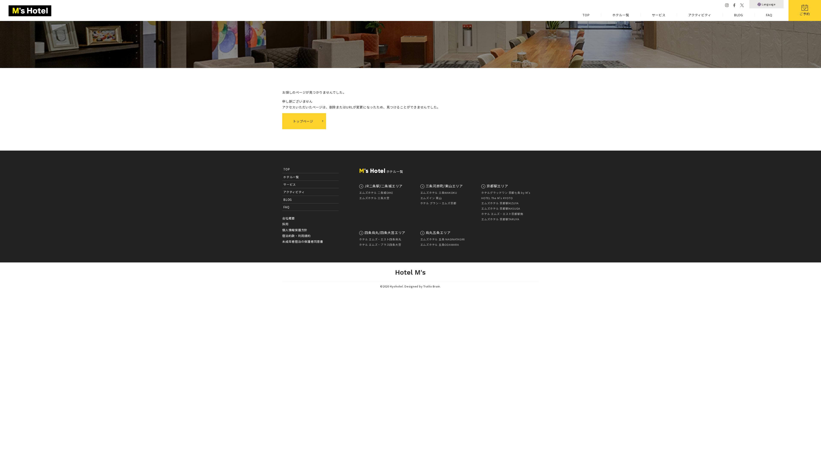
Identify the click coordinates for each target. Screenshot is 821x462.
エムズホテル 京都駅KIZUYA (500, 203)
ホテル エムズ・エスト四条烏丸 (380, 239)
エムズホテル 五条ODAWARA (439, 245)
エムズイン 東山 (431, 198)
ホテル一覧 (620, 15)
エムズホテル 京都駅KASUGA (500, 208)
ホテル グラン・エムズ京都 (438, 203)
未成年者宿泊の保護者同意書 (302, 241)
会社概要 (288, 218)
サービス (658, 15)
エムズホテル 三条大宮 (374, 198)
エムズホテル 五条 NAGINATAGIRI (442, 239)
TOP (585, 15)
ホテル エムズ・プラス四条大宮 (380, 245)
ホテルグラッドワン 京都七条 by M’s (505, 193)
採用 (285, 224)
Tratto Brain (431, 286)
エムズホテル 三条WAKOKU (438, 193)
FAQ (769, 15)
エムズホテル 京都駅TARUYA (500, 219)
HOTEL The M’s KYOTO (497, 198)
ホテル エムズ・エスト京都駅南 (502, 214)
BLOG (738, 15)
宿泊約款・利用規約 (296, 236)
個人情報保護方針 (294, 230)
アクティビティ (699, 15)
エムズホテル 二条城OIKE (376, 193)
